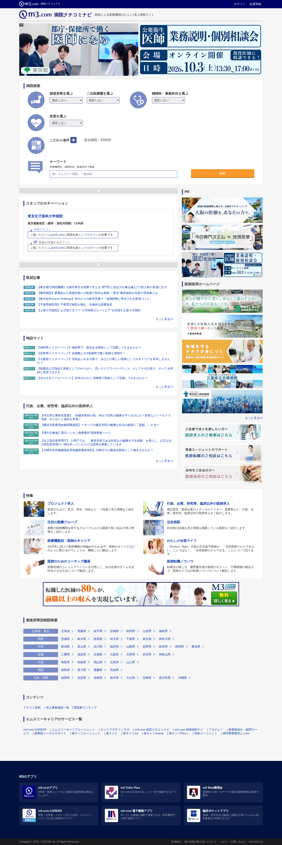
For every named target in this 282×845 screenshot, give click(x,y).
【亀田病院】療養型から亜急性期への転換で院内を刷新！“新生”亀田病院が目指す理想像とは (97, 293)
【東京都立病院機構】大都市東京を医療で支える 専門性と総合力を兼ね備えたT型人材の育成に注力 (102, 287)
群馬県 (98, 639)
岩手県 (98, 631)
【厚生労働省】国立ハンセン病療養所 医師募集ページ (76, 432)
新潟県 (65, 646)
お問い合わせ (238, 841)
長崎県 (98, 677)
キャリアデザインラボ (115, 729)
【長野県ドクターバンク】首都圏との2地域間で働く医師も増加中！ (81, 353)
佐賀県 (81, 677)
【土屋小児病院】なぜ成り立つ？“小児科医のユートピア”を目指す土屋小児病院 (88, 310)
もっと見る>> (164, 319)
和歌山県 (165, 654)
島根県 (81, 662)
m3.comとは (256, 841)
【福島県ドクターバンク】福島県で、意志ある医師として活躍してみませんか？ (89, 347)
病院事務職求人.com (236, 733)
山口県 (130, 662)
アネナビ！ (216, 729)
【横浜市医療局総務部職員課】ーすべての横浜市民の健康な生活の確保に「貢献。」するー (100, 425)
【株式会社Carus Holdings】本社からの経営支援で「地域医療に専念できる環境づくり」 (95, 298)
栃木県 (81, 639)
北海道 (65, 631)
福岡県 (65, 677)
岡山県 (98, 662)
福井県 (114, 646)
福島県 (163, 631)
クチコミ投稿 (32, 707)
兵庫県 (130, 654)
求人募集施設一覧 (57, 707)
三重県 (65, 654)
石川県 (98, 646)
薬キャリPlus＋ (179, 733)
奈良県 (147, 654)
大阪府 (114, 654)
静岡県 (179, 646)
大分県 (130, 677)
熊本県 (114, 677)
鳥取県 (65, 662)
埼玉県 (114, 639)
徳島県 (65, 669)
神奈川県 (165, 639)
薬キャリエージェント (86, 733)
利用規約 (176, 841)
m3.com (58, 234)
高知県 (114, 669)
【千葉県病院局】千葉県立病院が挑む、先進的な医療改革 (74, 304)
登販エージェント (205, 733)
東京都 (147, 639)
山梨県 (130, 646)
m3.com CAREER (34, 729)
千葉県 (130, 639)
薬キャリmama (154, 733)
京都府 (98, 654)
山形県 (147, 631)
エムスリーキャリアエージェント (73, 729)
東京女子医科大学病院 (45, 216)
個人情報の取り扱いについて (201, 841)
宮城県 (114, 631)
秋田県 (130, 631)
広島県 (114, 662)
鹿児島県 (165, 677)
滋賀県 (81, 654)
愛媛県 (98, 669)
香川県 (81, 669)
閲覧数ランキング (85, 707)
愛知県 (196, 646)
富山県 (81, 646)
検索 (222, 173)
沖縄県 (182, 677)
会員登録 (255, 4)
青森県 (81, 631)
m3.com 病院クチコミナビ (152, 729)
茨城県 (65, 639)
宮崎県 (147, 677)
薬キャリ (111, 733)
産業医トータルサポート (50, 733)
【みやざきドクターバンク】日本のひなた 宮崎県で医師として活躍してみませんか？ (92, 378)
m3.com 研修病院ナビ (189, 729)
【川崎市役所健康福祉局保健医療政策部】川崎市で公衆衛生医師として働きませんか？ (97, 450)
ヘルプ (223, 841)
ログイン (239, 4)
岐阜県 (163, 646)
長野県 (147, 646)
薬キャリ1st (130, 733)
